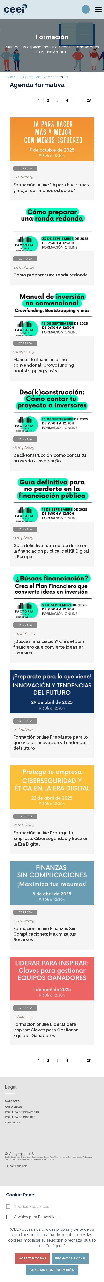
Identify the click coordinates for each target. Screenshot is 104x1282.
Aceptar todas (32, 1258)
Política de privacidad (22, 1112)
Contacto (13, 1122)
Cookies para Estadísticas (36, 1217)
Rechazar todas (70, 1258)
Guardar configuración (52, 1270)
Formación (31, 77)
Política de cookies (20, 1117)
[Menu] (98, 9)
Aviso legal (13, 1107)
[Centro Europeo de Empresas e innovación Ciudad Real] (18, 9)
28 (89, 100)
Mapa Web (12, 1101)
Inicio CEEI (13, 77)
